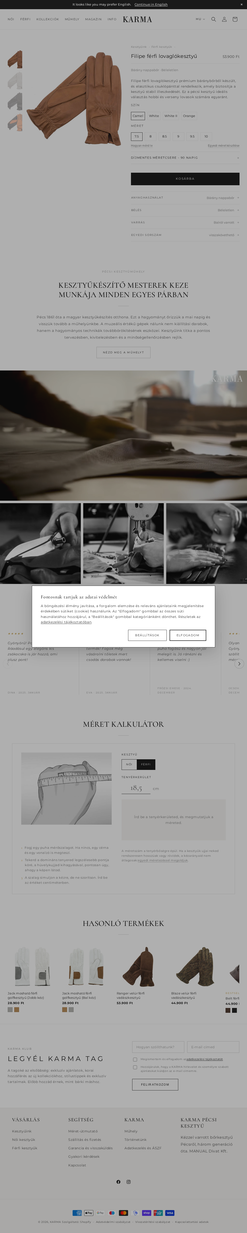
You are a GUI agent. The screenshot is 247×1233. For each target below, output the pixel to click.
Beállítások (147, 635)
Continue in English (151, 4)
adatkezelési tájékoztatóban (66, 622)
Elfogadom (188, 635)
